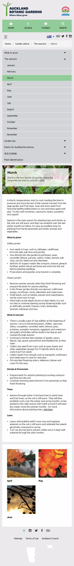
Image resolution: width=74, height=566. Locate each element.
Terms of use (32, 538)
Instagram (70, 36)
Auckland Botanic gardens (22, 10)
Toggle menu (65, 53)
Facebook (66, 36)
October (11, 122)
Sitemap (18, 538)
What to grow (11, 53)
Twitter (62, 36)
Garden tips (10, 141)
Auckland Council (65, 11)
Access (28, 27)
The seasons (40, 44)
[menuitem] (8, 44)
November (12, 128)
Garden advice (22, 44)
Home (11, 27)
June (9, 97)
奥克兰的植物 (10, 153)
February (11, 71)
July (9, 103)
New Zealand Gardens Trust (45, 553)
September (12, 116)
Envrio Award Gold (28, 553)
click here (48, 409)
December (12, 134)
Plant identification (13, 160)
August (10, 109)
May (9, 90)
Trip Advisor (58, 36)
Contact (45, 27)
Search (63, 27)
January (11, 65)
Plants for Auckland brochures (19, 147)
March (10, 78)
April (9, 84)
